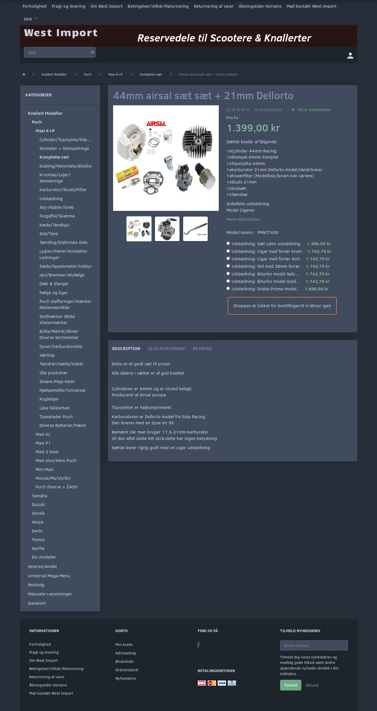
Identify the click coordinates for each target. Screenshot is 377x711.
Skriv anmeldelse (313, 109)
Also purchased (166, 348)
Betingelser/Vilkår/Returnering (158, 6)
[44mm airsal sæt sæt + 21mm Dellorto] (166, 158)
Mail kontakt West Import (311, 6)
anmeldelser (269, 109)
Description (126, 348)
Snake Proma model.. (280, 289)
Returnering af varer (214, 6)
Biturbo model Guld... (281, 281)
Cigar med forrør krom (281, 251)
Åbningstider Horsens (260, 6)
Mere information (243, 219)
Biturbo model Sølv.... (281, 274)
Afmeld (312, 685)
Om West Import (107, 6)
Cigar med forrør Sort (281, 259)
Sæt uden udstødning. (281, 243)
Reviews (202, 348)
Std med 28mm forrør (281, 266)
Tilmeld (290, 685)
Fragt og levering (68, 6)
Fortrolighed (35, 6)
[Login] (350, 55)
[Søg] (92, 52)
